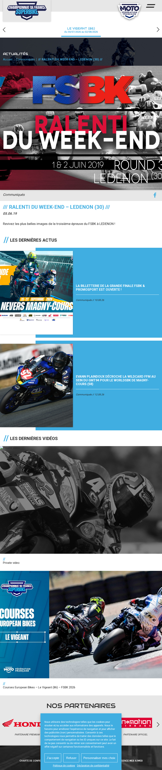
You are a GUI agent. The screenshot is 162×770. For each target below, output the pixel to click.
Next (158, 30)
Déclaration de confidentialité (93, 765)
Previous (4, 30)
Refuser (71, 758)
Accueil (7, 59)
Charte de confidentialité (36, 760)
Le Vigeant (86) (81, 30)
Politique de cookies (64, 765)
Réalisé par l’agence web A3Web (123, 760)
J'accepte (53, 758)
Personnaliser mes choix (99, 758)
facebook (155, 195)
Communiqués (25, 59)
